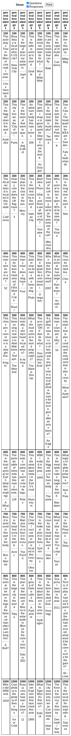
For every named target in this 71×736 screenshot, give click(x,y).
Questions (35, 3)
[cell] (5, 65)
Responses (36, 6)
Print (49, 4)
